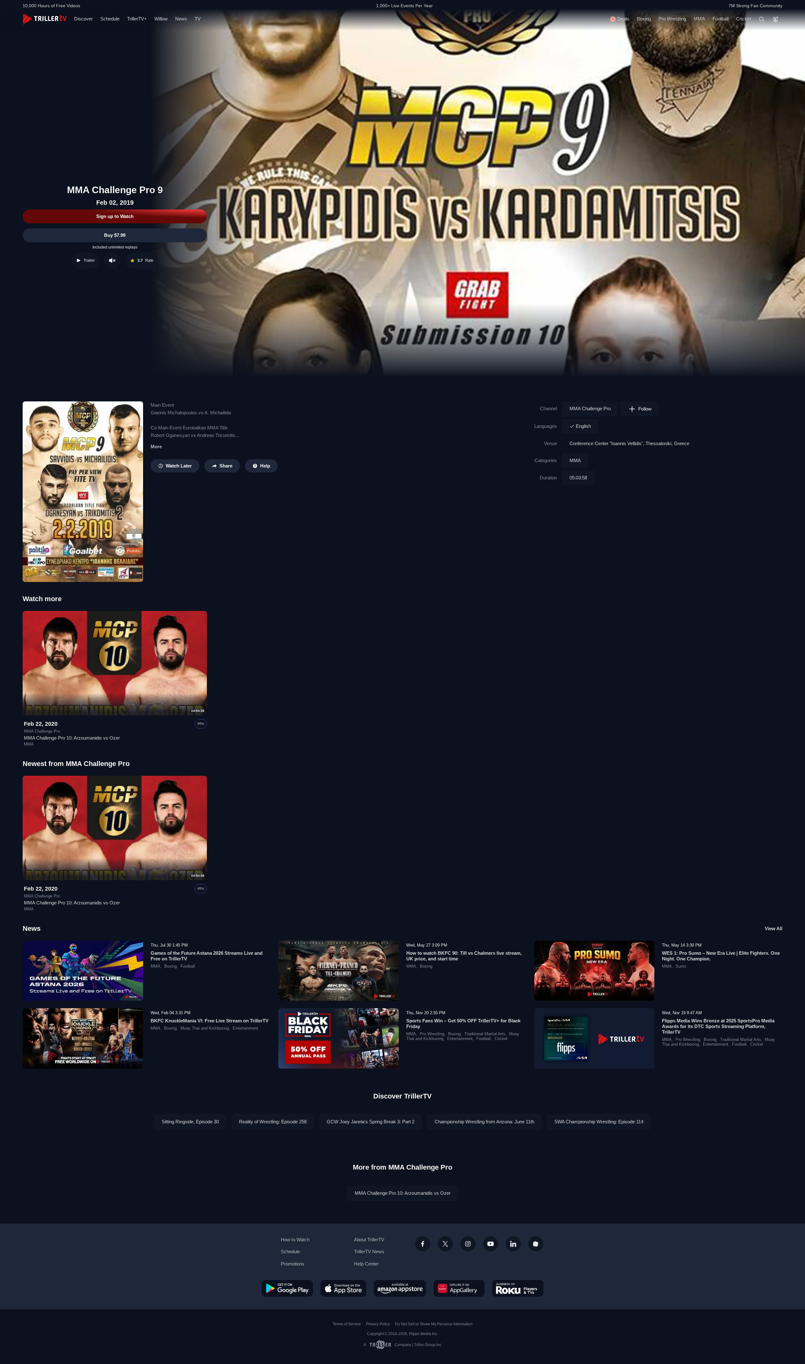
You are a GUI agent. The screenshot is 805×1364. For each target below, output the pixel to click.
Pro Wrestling (672, 18)
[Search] (762, 19)
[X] (445, 1243)
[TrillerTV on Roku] (517, 1288)
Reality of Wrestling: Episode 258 (273, 1121)
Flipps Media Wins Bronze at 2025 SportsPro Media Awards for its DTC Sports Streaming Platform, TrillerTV (718, 1026)
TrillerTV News (369, 1251)
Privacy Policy (378, 1324)
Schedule (109, 18)
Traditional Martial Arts (484, 1034)
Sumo (680, 966)
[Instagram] (467, 1243)
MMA (699, 18)
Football (721, 18)
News (181, 18)
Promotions (292, 1263)
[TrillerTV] (45, 19)
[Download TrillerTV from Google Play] (287, 1288)
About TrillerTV (369, 1239)
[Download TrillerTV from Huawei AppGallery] (459, 1288)
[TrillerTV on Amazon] (400, 1288)
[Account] (775, 19)
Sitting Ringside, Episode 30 (190, 1121)
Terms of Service (347, 1324)
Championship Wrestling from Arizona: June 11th (484, 1121)
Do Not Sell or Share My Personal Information (434, 1324)
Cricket (743, 18)
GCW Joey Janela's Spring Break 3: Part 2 (370, 1121)
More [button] (156, 446)
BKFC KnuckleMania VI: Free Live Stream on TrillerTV (210, 1020)
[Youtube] (490, 1243)
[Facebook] (422, 1243)
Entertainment (245, 1028)
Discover (83, 18)
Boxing (644, 18)
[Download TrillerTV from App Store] (343, 1288)
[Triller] (535, 1243)
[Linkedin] (513, 1243)
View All (773, 928)
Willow (161, 18)
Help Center (366, 1263)
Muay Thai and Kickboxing (204, 1028)
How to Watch (295, 1239)
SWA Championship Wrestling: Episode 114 (598, 1121)
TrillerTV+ (137, 18)
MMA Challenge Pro (590, 408)
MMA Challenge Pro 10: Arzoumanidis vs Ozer (72, 738)
